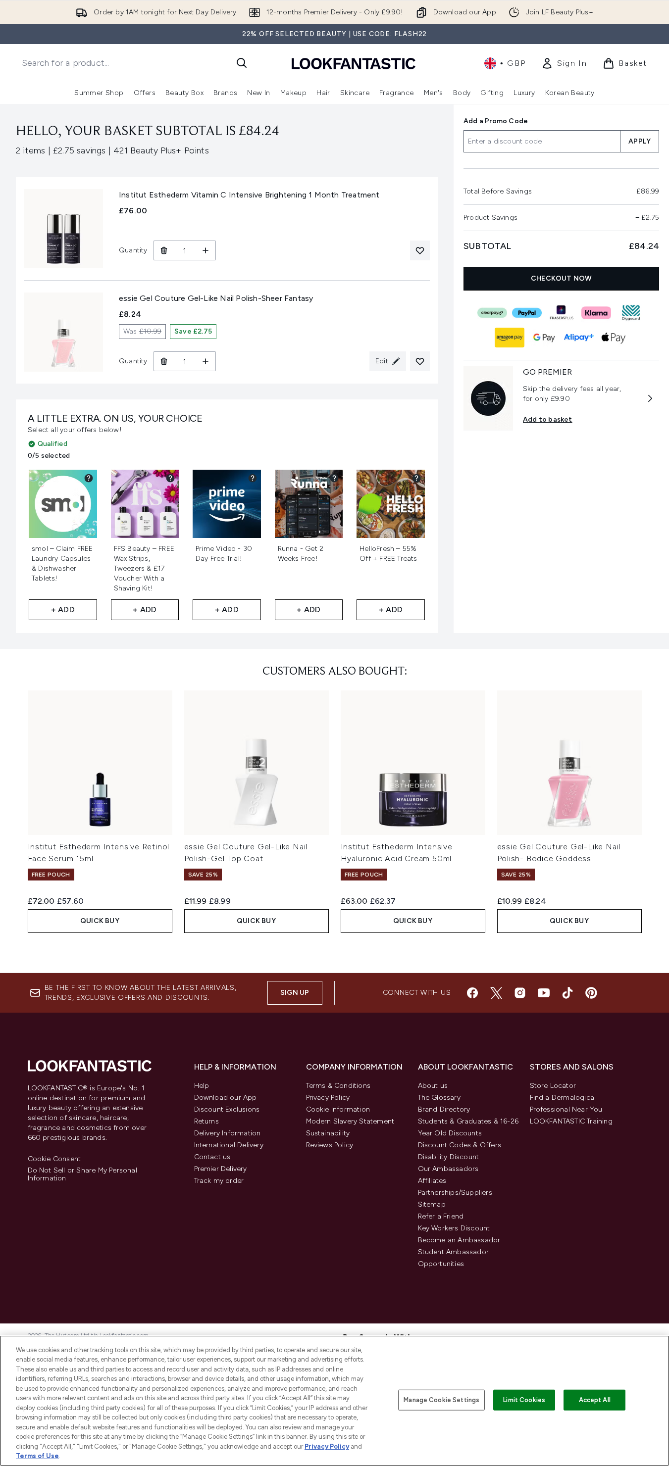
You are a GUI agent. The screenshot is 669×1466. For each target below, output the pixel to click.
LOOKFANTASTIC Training (571, 1121)
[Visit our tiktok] (567, 993)
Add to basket (547, 419)
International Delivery (228, 1145)
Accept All (595, 1400)
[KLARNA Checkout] (595, 312)
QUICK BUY (99, 921)
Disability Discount (448, 1157)
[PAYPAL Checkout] (526, 312)
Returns (206, 1121)
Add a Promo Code (495, 121)
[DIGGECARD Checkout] (630, 312)
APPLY (639, 141)
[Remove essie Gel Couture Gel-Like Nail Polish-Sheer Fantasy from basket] (164, 361)
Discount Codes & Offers (460, 1145)
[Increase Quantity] (206, 250)
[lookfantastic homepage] (353, 63)
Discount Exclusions (227, 1109)
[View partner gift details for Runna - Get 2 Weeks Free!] (334, 478)
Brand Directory (444, 1109)
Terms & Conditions (338, 1085)
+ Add (63, 609)
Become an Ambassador (459, 1240)
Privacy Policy (328, 1097)
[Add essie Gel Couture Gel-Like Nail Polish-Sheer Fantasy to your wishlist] (420, 361)
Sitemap (432, 1204)
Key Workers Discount (454, 1228)
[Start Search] (242, 63)
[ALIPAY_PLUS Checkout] (578, 337)
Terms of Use (37, 1456)
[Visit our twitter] (496, 993)
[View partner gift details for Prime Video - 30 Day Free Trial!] (252, 478)
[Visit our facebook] (472, 993)
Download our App (225, 1097)
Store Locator (553, 1085)
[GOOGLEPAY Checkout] (543, 337)
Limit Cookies (524, 1400)
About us (433, 1085)
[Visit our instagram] (520, 993)
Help (201, 1085)
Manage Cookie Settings (441, 1400)
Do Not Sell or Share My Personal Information (82, 1174)
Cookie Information (338, 1109)
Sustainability (328, 1133)
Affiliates (432, 1180)
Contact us (212, 1157)
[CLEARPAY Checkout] (491, 312)
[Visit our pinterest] (591, 993)
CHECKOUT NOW (561, 278)
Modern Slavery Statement (350, 1121)
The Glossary (439, 1097)
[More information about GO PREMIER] (650, 398)
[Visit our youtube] (544, 993)
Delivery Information (227, 1133)
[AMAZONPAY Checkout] (509, 337)
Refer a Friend (441, 1216)
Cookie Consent (54, 1159)
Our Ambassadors (448, 1169)
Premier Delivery (220, 1169)
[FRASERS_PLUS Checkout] (561, 312)
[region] (334, 1400)
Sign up (294, 992)
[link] (564, 63)
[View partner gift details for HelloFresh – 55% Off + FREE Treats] (416, 478)
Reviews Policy (330, 1145)
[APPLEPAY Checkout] (613, 337)
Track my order (219, 1180)
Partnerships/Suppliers (455, 1192)
